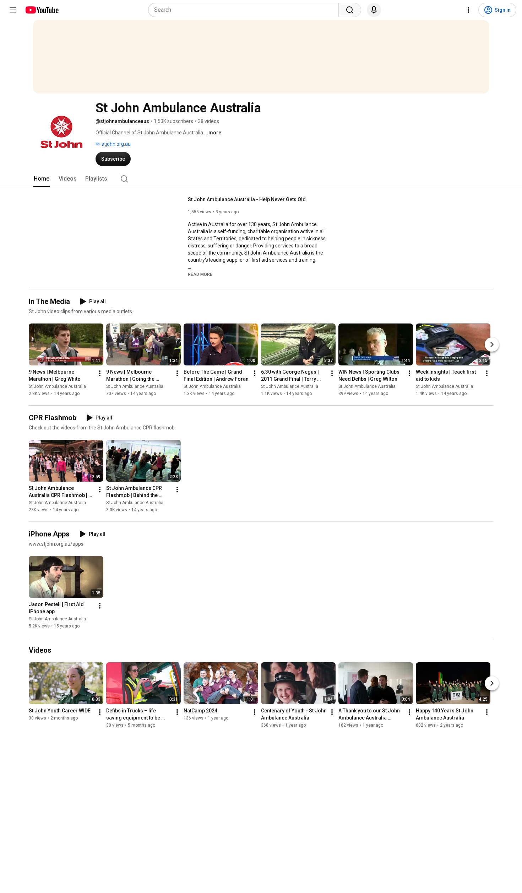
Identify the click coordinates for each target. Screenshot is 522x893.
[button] (200, 274)
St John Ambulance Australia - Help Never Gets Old (247, 199)
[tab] (41, 178)
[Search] (349, 10)
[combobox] (245, 10)
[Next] (492, 344)
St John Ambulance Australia (57, 386)
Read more (200, 274)
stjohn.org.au (115, 144)
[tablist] (261, 178)
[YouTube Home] (42, 10)
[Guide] (13, 10)
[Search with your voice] (374, 10)
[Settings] (468, 10)
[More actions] (100, 373)
